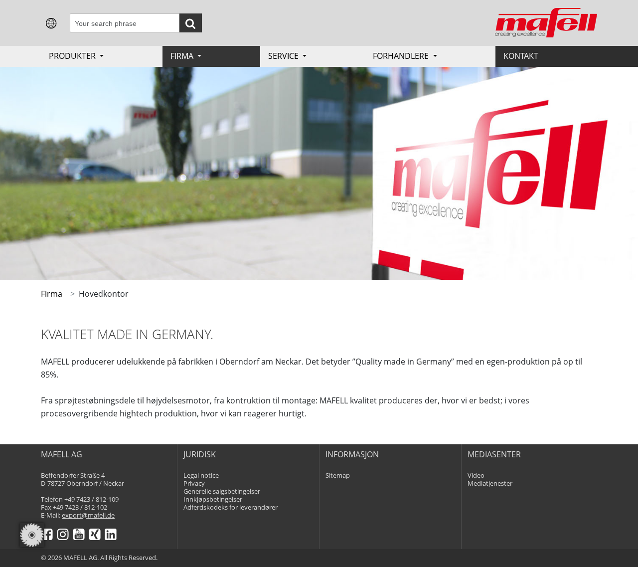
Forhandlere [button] (402, 55)
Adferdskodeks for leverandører (230, 507)
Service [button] (284, 55)
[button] (51, 22)
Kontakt (520, 55)
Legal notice (201, 475)
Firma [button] (182, 55)
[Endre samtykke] (32, 535)
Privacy (194, 483)
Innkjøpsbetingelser (212, 499)
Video (476, 475)
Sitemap (337, 475)
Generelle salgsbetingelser (221, 491)
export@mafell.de (88, 515)
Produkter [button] (73, 55)
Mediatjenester (490, 483)
